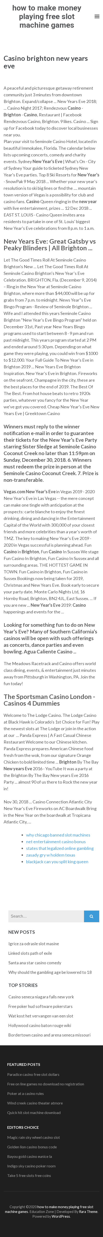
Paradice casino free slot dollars (33, 1074)
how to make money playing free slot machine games (46, 16)
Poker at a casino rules (25, 1093)
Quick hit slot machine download (34, 1112)
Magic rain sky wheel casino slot (33, 1137)
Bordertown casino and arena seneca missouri (49, 1034)
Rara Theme (88, 1212)
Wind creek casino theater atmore (35, 1103)
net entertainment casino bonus (56, 841)
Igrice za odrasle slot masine (33, 943)
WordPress (61, 1216)
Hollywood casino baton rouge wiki (39, 1025)
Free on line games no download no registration (45, 1084)
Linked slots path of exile (30, 953)
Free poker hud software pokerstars (40, 1006)
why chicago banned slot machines (58, 834)
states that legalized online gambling (60, 848)
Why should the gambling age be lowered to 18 (50, 972)
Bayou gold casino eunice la (29, 1156)
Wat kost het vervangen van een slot (40, 1015)
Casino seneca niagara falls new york (41, 996)
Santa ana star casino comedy (34, 962)
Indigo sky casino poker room (31, 1166)
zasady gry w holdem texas (50, 854)
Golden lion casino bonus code (32, 1147)
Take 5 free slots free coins (29, 1175)
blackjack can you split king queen (57, 861)
